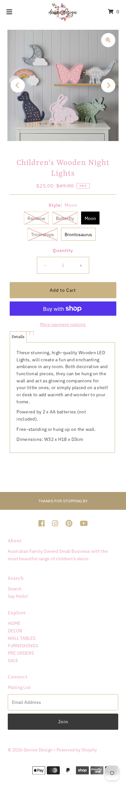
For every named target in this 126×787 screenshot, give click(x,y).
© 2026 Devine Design (31, 750)
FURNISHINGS (23, 645)
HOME (14, 623)
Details (18, 336)
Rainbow (36, 218)
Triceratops (42, 234)
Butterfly (65, 218)
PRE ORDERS (21, 653)
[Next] (108, 85)
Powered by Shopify (77, 750)
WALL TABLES (22, 638)
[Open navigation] (9, 12)
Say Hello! (18, 596)
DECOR (15, 631)
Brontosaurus (78, 234)
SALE (13, 660)
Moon (90, 218)
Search (15, 588)
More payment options (63, 324)
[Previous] (18, 85)
